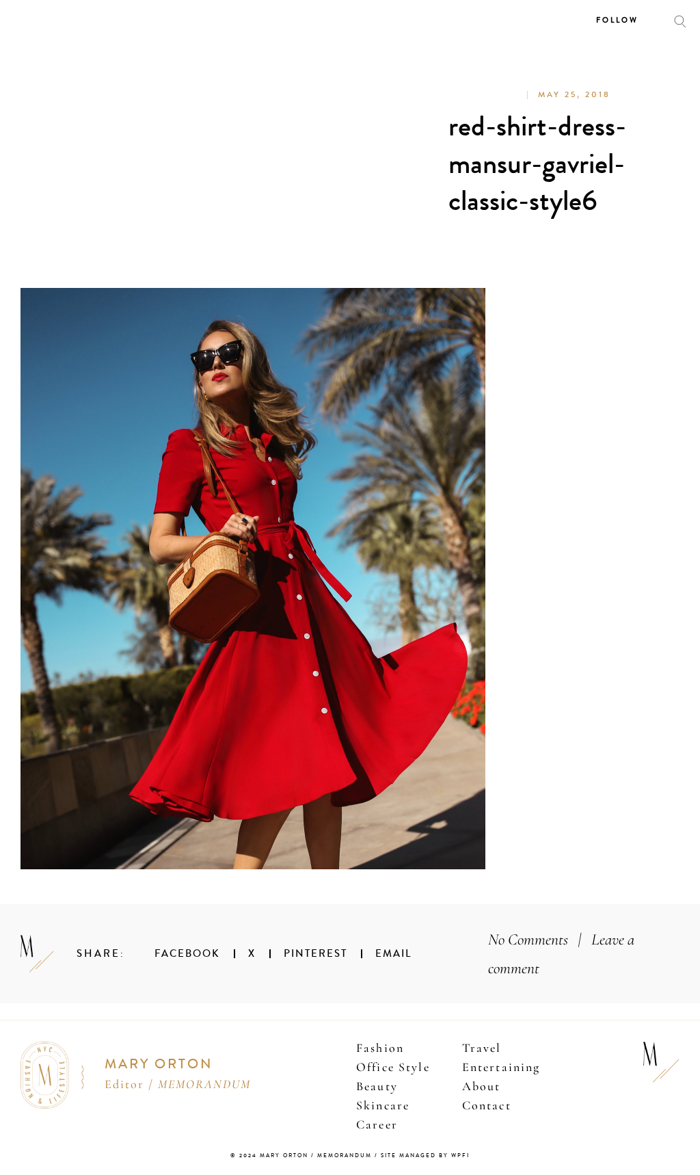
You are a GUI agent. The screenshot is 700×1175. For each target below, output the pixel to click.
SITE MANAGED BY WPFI (425, 1155)
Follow (617, 20)
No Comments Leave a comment (561, 953)
